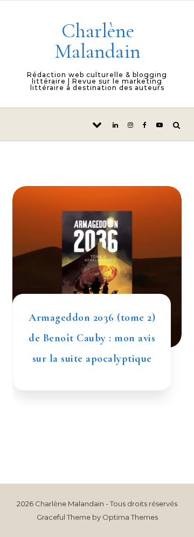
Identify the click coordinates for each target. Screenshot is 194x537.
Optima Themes (130, 517)
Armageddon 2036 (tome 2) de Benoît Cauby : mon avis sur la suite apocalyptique (92, 338)
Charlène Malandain (97, 41)
